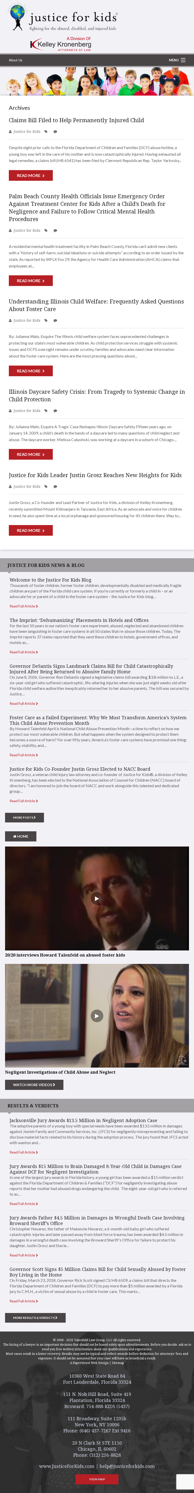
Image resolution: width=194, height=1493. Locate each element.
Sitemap (118, 1363)
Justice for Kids (27, 131)
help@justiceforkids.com (127, 1466)
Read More (29, 175)
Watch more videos (33, 1085)
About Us (15, 60)
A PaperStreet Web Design (89, 1363)
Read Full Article (23, 606)
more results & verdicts (34, 1318)
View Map (97, 1479)
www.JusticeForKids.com (66, 1466)
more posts (23, 817)
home (22, 836)
